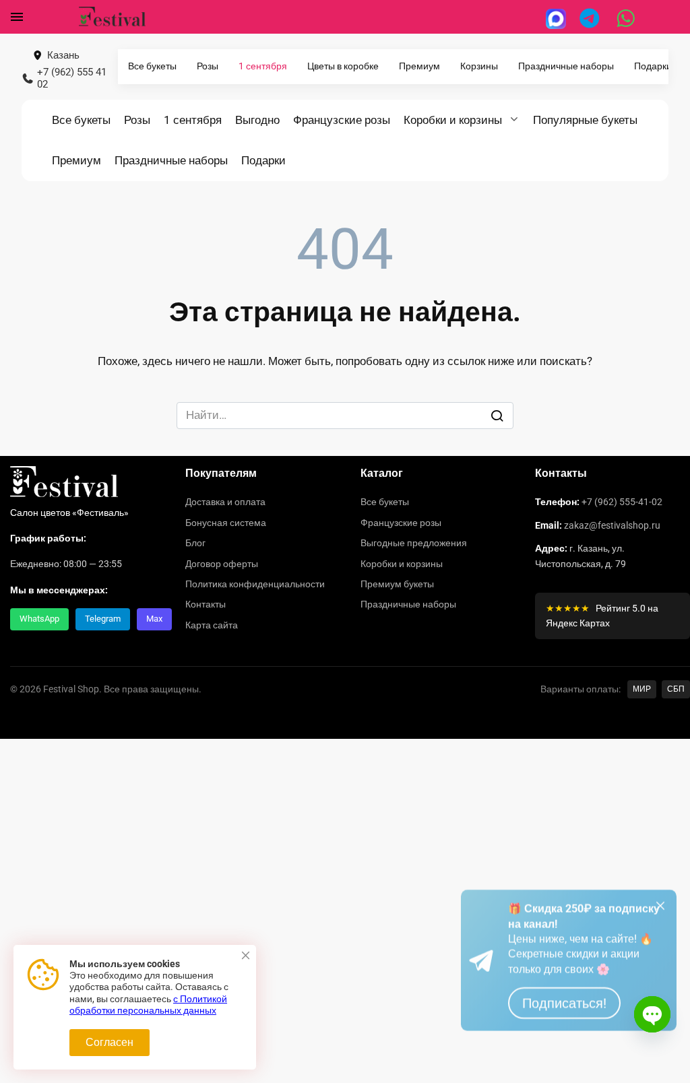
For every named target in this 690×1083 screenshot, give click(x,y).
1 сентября (263, 66)
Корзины (479, 66)
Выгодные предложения (413, 542)
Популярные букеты (585, 120)
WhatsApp (39, 619)
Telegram (103, 619)
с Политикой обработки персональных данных (148, 1004)
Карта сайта (211, 625)
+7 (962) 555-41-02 (622, 501)
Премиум (419, 66)
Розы (207, 66)
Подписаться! (564, 1038)
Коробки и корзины (453, 120)
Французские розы (341, 120)
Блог (195, 542)
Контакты (205, 604)
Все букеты (152, 66)
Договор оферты (221, 563)
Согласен (109, 1042)
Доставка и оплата (225, 501)
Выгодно (257, 120)
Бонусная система (225, 522)
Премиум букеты (397, 584)
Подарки (653, 66)
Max (154, 619)
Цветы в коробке (343, 66)
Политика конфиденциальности (255, 584)
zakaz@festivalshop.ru (612, 525)
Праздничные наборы (566, 66)
